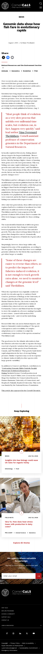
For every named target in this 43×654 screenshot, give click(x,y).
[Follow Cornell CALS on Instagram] (13, 633)
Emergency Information (9, 650)
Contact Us (5, 620)
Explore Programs (8, 611)
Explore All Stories (21, 543)
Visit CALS (5, 607)
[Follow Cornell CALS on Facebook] (7, 633)
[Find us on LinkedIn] (20, 633)
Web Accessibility (28, 643)
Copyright (5, 643)
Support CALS (6, 617)
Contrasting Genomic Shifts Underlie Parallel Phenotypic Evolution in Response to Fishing (19, 370)
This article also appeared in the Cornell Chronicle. (21, 391)
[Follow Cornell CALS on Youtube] (34, 633)
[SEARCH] (41, 3)
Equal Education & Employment (12, 645)
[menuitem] (41, 3)
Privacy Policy (15, 643)
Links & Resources (8, 625)
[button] (41, 7)
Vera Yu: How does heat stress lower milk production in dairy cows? (19, 524)
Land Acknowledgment (9, 648)
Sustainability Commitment (29, 648)
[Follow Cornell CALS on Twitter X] (27, 633)
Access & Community (8, 614)
